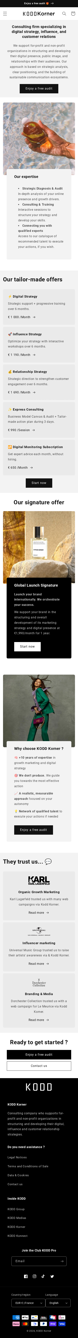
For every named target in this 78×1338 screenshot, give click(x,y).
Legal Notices (17, 1157)
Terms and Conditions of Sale (28, 1166)
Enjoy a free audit (39, 88)
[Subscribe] (62, 1261)
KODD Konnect (18, 1236)
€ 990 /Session (19, 430)
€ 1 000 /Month (19, 317)
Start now (39, 483)
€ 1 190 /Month (19, 355)
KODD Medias (17, 1218)
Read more (36, 912)
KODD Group (16, 1209)
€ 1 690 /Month (19, 392)
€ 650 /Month (18, 467)
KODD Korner (16, 1227)
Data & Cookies (18, 1175)
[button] (5, 13)
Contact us (39, 1066)
